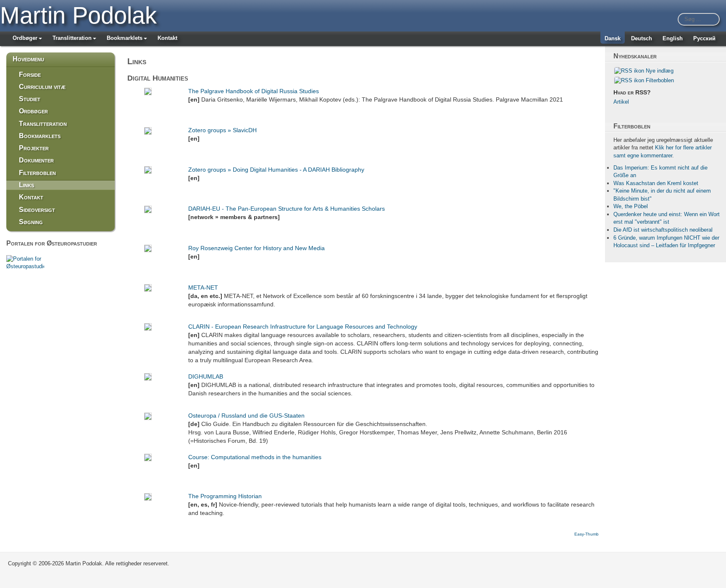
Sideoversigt (37, 209)
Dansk (613, 38)
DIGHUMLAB (205, 376)
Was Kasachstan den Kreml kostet (655, 183)
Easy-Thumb (586, 534)
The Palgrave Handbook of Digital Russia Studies (253, 91)
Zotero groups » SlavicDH (222, 130)
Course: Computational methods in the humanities (254, 457)
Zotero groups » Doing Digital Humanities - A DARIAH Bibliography (276, 169)
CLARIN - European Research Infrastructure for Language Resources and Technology (302, 326)
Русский (704, 38)
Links (26, 184)
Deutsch (641, 38)
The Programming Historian (225, 496)
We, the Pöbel (630, 206)
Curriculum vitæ (42, 86)
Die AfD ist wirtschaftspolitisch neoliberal (663, 230)
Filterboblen (37, 172)
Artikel (621, 102)
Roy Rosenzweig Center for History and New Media (256, 248)
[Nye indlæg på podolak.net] (629, 71)
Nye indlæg (659, 71)
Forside (30, 74)
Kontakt (167, 38)
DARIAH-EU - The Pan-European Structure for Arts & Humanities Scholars (286, 208)
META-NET (203, 287)
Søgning (31, 221)
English (673, 38)
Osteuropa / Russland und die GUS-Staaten (246, 415)
